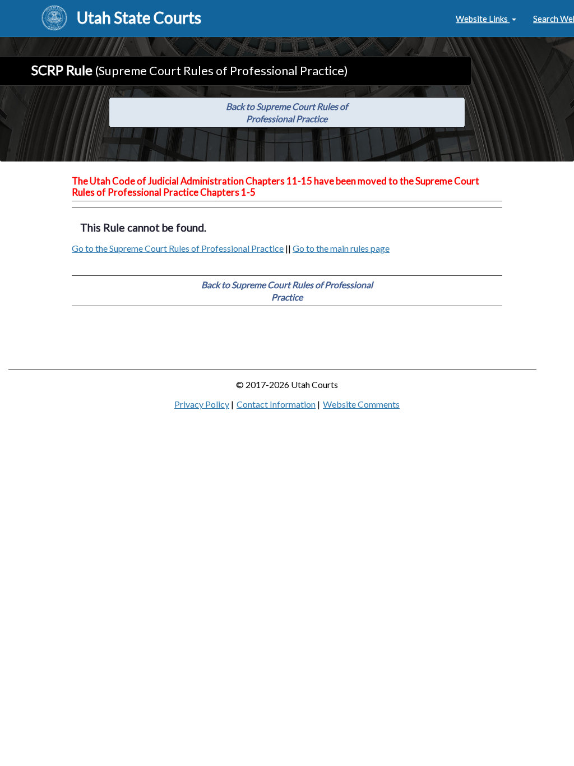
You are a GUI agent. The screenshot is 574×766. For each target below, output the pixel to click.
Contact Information (276, 404)
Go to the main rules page (341, 248)
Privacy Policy (201, 404)
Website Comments (361, 404)
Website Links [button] (483, 18)
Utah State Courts (139, 17)
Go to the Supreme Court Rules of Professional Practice (178, 248)
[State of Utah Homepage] (54, 18)
